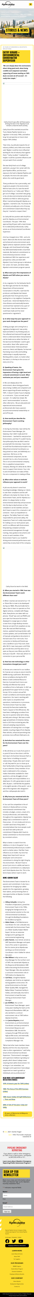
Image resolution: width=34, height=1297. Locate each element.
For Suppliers (17, 1259)
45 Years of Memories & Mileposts (17, 26)
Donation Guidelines (17, 1271)
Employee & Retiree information (17, 1245)
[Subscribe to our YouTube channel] (20, 1241)
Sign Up (7, 1211)
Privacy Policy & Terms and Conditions (18, 1295)
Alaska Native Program (17, 1269)
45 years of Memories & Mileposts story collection (16, 1114)
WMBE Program (17, 1266)
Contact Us (17, 1286)
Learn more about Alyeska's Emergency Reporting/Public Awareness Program (17, 1162)
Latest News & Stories (17, 1254)
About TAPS (17, 1256)
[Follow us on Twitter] (14, 1241)
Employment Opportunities (17, 1284)
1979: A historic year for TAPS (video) (16, 1084)
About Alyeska (17, 1281)
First (4, 1199)
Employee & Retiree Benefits (17, 1274)
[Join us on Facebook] (8, 1241)
